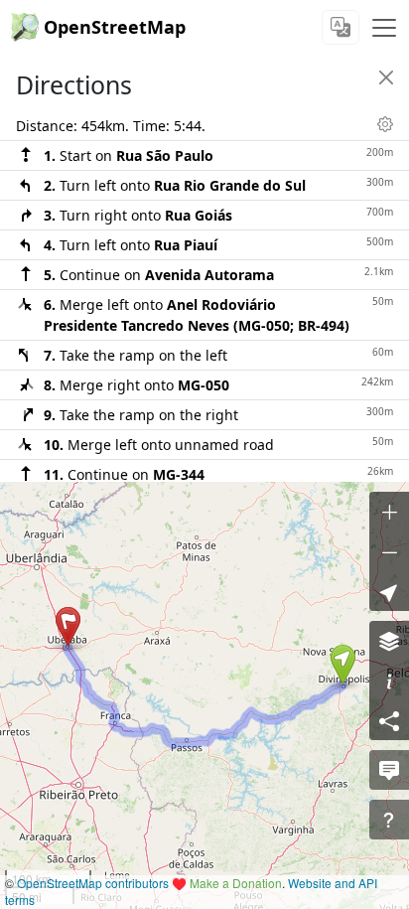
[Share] (389, 720)
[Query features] (389, 819)
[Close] (386, 77)
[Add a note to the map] (389, 770)
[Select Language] (340, 27)
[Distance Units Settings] (385, 124)
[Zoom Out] (389, 551)
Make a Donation (236, 882)
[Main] (384, 28)
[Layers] (389, 641)
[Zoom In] (389, 511)
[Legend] (389, 680)
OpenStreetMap (115, 27)
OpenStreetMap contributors (93, 882)
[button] (343, 664)
